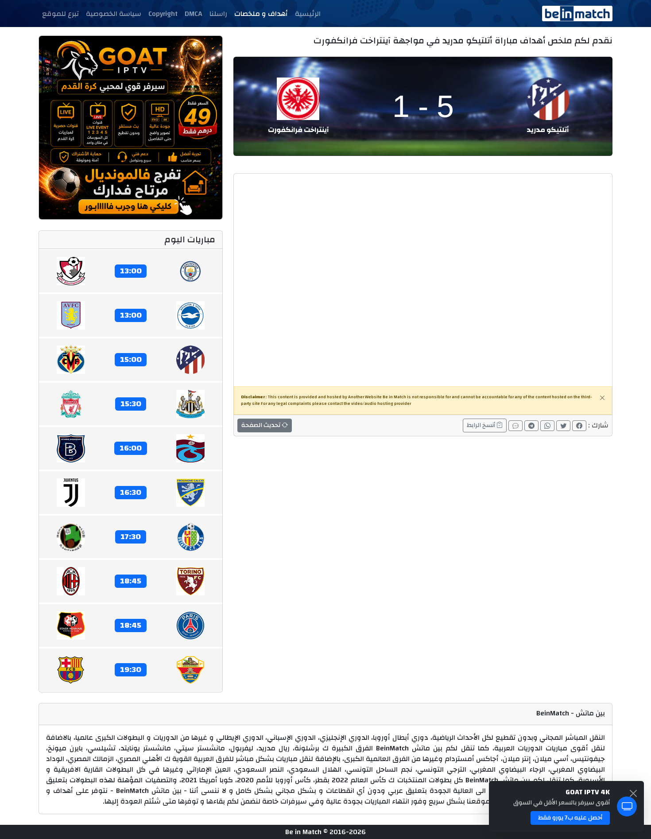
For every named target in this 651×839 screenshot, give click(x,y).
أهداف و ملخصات (261, 13)
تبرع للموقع (60, 13)
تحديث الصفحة (261, 425)
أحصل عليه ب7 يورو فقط (570, 817)
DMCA (193, 13)
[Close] (602, 398)
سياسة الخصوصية (113, 13)
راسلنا (218, 13)
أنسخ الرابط (481, 425)
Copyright (163, 13)
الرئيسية (308, 13)
